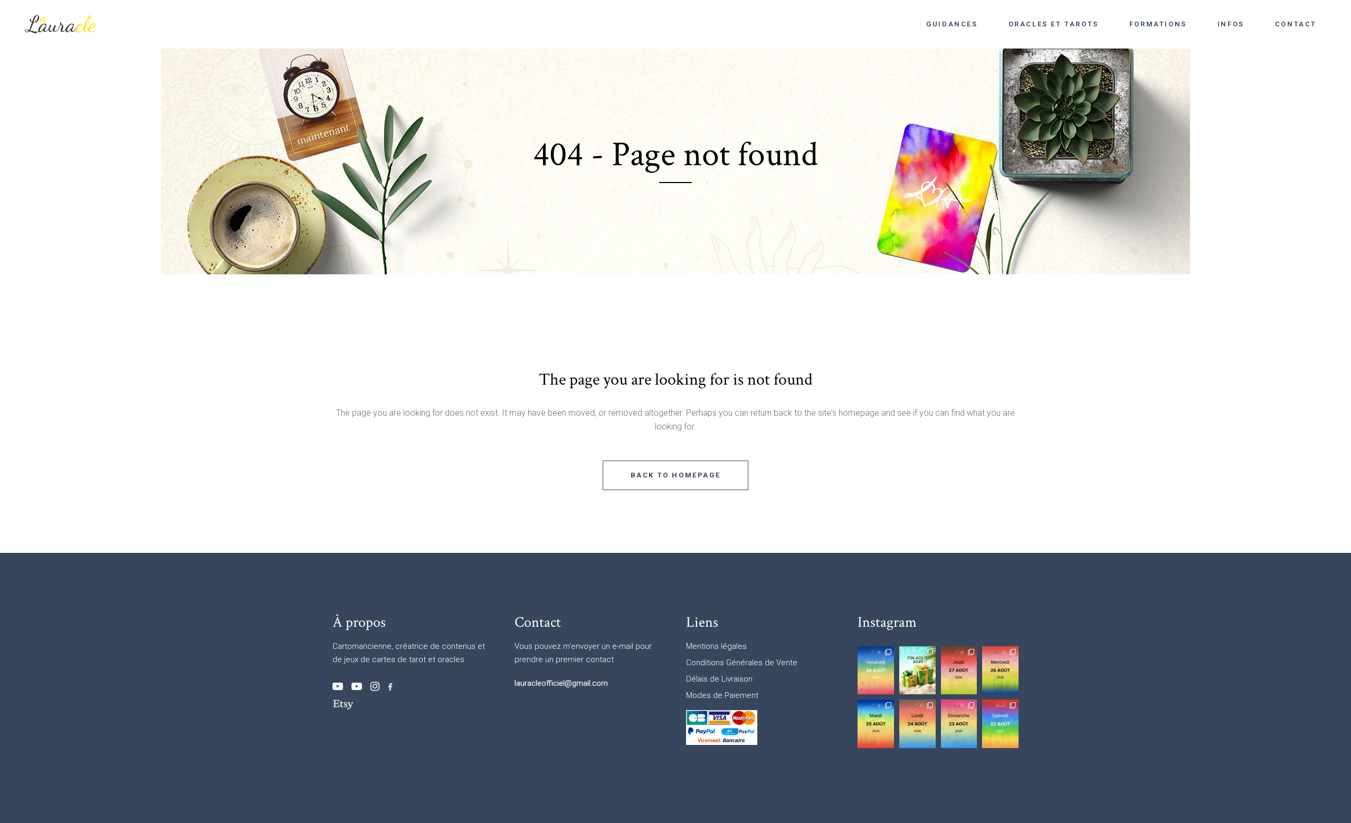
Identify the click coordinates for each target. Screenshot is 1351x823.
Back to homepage (676, 475)
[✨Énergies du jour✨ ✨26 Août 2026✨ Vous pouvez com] (1000, 670)
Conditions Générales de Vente (741, 662)
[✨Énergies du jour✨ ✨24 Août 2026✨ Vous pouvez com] (917, 724)
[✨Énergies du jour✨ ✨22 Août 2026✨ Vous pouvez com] (1000, 724)
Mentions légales (716, 646)
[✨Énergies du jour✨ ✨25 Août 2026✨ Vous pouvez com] (876, 724)
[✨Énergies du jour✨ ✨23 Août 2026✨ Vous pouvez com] (959, 724)
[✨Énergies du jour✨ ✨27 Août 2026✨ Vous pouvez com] (959, 670)
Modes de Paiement (722, 695)
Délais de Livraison (719, 679)
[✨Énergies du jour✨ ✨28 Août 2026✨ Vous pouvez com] (876, 670)
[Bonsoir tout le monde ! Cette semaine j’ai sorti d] (917, 670)
